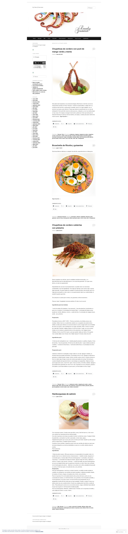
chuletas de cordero (73, 384)
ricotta (84, 218)
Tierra (49, 38)
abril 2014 (35, 131)
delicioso (54, 385)
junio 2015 (35, 110)
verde (74, 138)
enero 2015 (35, 117)
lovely (61, 218)
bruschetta (73, 216)
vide (76, 138)
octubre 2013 (35, 141)
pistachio (87, 385)
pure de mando (55, 138)
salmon (53, 509)
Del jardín (54, 38)
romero (63, 138)
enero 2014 (35, 136)
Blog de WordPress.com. (64, 529)
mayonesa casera (79, 507)
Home (34, 38)
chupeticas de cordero (83, 384)
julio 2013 (35, 146)
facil (70, 385)
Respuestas (81, 138)
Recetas (39, 38)
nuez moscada (83, 137)
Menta (78, 137)
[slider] (44, 62)
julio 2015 (35, 108)
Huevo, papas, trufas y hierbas (40, 90)
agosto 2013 (35, 144)
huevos (58, 218)
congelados (82, 216)
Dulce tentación (62, 38)
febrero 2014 (35, 135)
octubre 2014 (35, 122)
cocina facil (74, 506)
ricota (81, 218)
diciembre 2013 (36, 138)
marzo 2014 (35, 133)
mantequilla (69, 137)
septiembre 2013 (36, 142)
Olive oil (88, 507)
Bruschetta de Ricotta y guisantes (67, 145)
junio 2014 (35, 128)
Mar (44, 38)
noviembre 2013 (36, 139)
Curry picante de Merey (38, 85)
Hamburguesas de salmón (64, 393)
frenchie (74, 135)
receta (60, 138)
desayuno (88, 216)
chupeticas (91, 134)
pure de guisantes (56, 387)
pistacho (91, 385)
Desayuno (60, 216)
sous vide (70, 138)
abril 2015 (35, 113)
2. (38, 67)
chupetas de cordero (83, 134)
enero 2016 (35, 100)
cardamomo (72, 134)
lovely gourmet (60, 137)
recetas (91, 507)
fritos (91, 216)
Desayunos (70, 38)
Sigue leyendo (64, 116)
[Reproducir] (35, 63)
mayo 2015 (35, 111)
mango (65, 137)
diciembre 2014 (36, 119)
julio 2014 (35, 127)
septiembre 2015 (36, 105)
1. (37, 66)
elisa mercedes (68, 135)
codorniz (78, 216)
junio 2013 (35, 147)
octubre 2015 (35, 103)
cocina (70, 506)
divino (60, 385)
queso (78, 218)
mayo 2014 (35, 130)
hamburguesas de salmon (69, 507)
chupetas (77, 134)
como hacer (58, 135)
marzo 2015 (35, 114)
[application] (39, 62)
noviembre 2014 (36, 120)
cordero (63, 135)
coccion (53, 135)
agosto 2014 (35, 125)
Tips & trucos (78, 38)
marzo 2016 (35, 99)
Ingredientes (85, 38)
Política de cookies (39, 531)
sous (67, 138)
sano (88, 218)
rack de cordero (63, 387)
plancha (91, 137)
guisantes (54, 218)
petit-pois (75, 218)
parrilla (87, 137)
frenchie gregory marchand (82, 135)
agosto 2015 (35, 106)
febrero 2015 (35, 116)
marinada (74, 137)
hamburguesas (60, 507)
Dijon (57, 385)
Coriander (79, 506)
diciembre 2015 (36, 102)
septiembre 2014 (36, 124)
